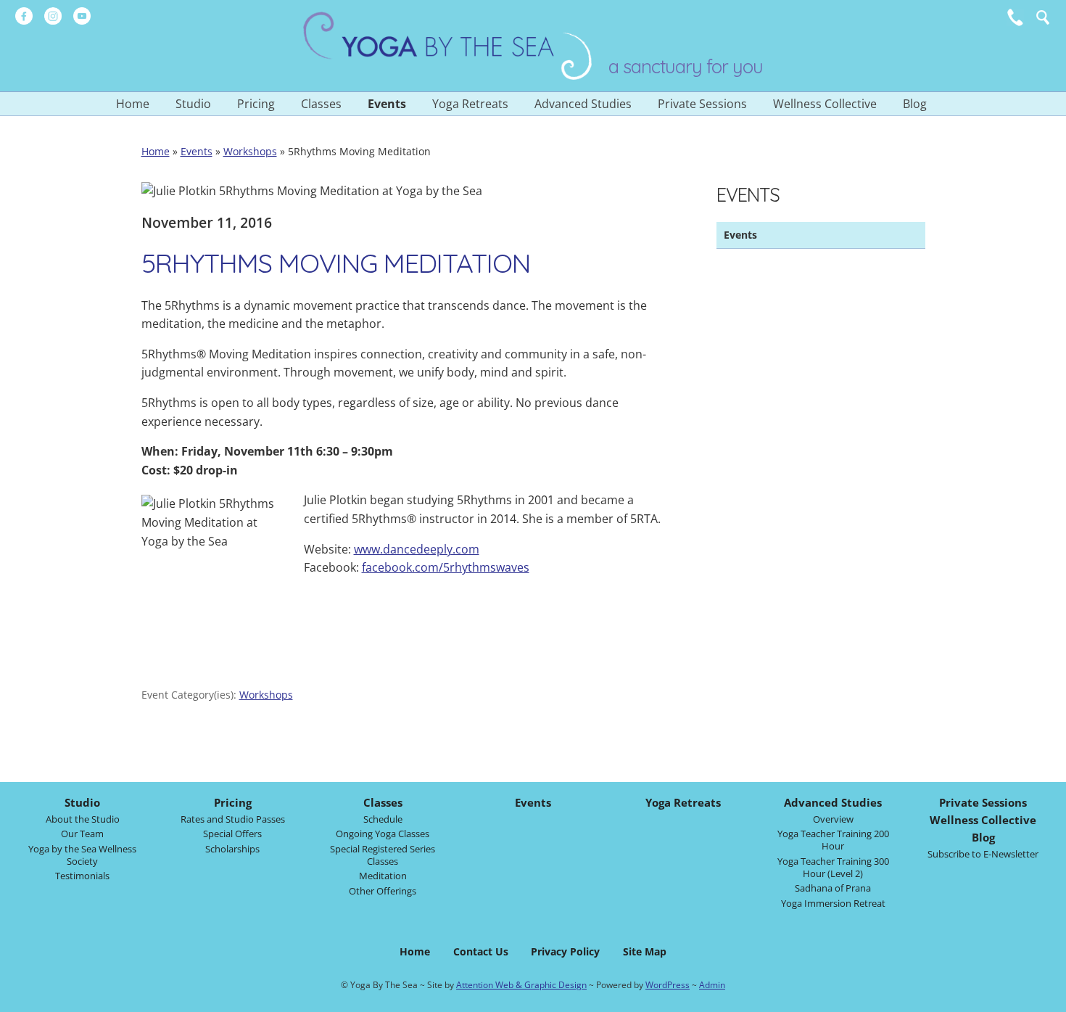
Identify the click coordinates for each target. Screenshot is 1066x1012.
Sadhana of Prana (833, 887)
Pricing (256, 104)
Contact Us (480, 951)
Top (1044, 997)
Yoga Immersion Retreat (833, 903)
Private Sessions (702, 104)
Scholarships (232, 848)
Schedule (382, 819)
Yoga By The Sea (448, 46)
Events (387, 104)
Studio (193, 104)
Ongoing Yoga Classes (382, 833)
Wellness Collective (825, 104)
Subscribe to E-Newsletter (982, 853)
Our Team (82, 833)
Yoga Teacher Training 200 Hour (833, 839)
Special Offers (232, 833)
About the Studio (83, 819)
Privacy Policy (565, 951)
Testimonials (82, 875)
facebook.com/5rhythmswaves (445, 567)
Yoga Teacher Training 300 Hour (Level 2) (833, 867)
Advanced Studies (583, 104)
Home (132, 104)
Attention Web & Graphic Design (521, 985)
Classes (321, 104)
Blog (915, 104)
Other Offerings (382, 890)
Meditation (383, 875)
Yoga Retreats (470, 104)
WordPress (667, 985)
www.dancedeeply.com (416, 549)
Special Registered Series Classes (382, 855)
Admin (712, 985)
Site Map (644, 951)
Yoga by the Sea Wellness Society (82, 855)
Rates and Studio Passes (233, 819)
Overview (833, 819)
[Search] (1042, 17)
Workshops (250, 151)
